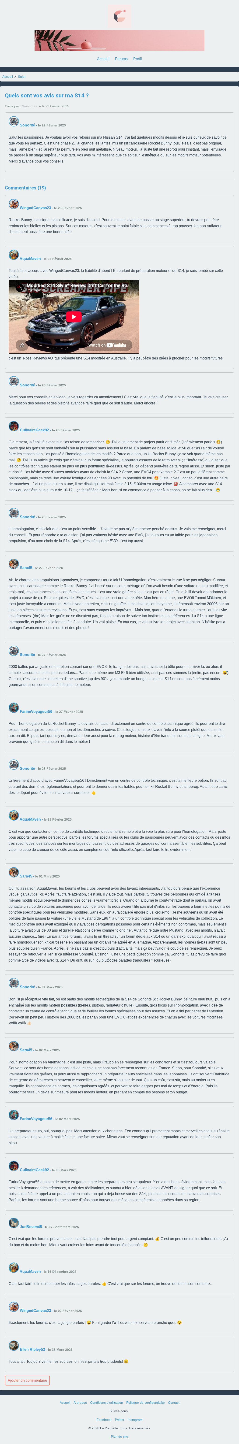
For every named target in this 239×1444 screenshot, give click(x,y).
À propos (80, 1402)
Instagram (135, 1420)
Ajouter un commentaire (27, 1380)
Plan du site (119, 1436)
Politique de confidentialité (145, 1402)
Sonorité (28, 106)
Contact (173, 1402)
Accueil (103, 59)
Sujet (21, 76)
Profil (137, 59)
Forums (121, 59)
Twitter (119, 1420)
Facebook (104, 1420)
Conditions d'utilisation (106, 1402)
